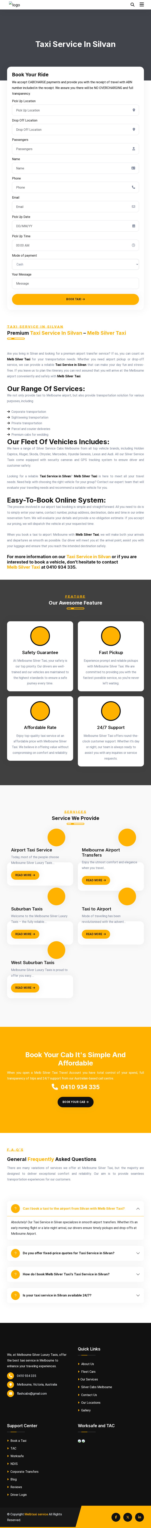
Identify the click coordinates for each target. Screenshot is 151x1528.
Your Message (21, 274)
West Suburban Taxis (32, 962)
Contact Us (88, 1395)
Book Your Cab (74, 1102)
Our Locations (90, 1403)
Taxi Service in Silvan (56, 333)
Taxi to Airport (96, 908)
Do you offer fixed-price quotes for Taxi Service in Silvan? (68, 1253)
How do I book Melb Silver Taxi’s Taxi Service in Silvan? (66, 1274)
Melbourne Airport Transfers (101, 852)
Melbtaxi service (36, 1514)
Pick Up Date (21, 217)
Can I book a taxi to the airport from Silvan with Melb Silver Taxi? (74, 1208)
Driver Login (18, 1495)
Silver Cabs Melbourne (96, 1387)
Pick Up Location (24, 101)
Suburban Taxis (27, 908)
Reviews (16, 1487)
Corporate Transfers (24, 1472)
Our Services (89, 1379)
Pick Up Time (21, 236)
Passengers (20, 140)
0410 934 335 (80, 1087)
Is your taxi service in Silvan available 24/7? (57, 1295)
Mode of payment (24, 255)
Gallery (85, 1410)
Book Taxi (73, 299)
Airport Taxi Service (31, 849)
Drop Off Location (24, 120)
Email (15, 197)
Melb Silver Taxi (106, 333)
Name (16, 159)
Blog (13, 1479)
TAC (13, 1448)
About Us (87, 1364)
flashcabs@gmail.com (32, 1393)
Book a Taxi (18, 1441)
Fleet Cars (88, 1372)
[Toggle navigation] (142, 4)
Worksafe (17, 1456)
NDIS (14, 1464)
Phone (16, 178)
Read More (23, 875)
